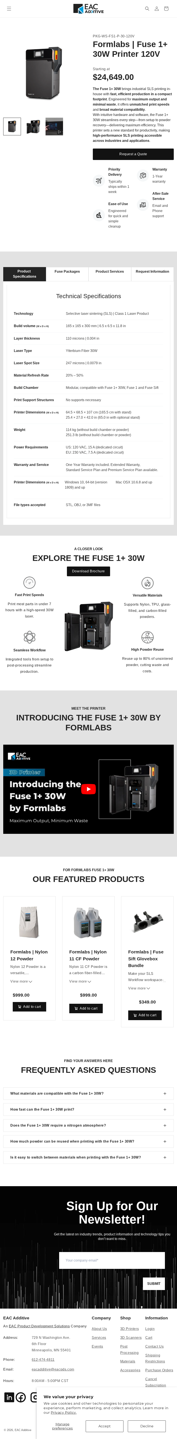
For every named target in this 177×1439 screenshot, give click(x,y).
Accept (104, 1426)
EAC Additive (23, 1430)
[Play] (88, 789)
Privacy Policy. (63, 1413)
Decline (146, 1426)
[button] (9, 8)
